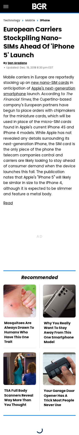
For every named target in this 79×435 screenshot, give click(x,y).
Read (8, 203)
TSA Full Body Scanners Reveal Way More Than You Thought (18, 397)
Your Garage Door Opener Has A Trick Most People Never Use (59, 398)
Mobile (30, 20)
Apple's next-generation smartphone (39, 91)
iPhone (45, 20)
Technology (11, 20)
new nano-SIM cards (50, 83)
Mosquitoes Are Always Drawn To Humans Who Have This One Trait (19, 332)
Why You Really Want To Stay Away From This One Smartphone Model (59, 332)
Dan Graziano (17, 63)
